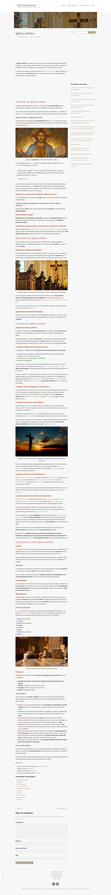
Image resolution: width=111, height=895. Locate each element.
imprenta (20, 480)
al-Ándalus (28, 416)
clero (18, 611)
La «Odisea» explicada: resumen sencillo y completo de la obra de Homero (82, 122)
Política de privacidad (57, 876)
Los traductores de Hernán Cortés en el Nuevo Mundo (82, 88)
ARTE (92, 5)
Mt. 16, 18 (61, 300)
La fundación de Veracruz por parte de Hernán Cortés (82, 94)
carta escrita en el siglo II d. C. (53, 366)
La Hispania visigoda (76, 117)
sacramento (25, 613)
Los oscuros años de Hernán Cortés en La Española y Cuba (82, 100)
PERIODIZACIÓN (72, 5)
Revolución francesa (23, 499)
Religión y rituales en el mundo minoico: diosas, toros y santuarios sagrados (82, 139)
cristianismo (49, 396)
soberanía (20, 517)
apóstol (32, 186)
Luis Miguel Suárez (22, 37)
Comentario (19, 822)
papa (21, 114)
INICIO (64, 5)
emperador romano (35, 381)
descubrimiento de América (27, 477)
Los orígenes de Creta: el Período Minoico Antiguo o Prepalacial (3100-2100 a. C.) (82, 133)
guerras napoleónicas (56, 501)
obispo (58, 111)
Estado (31, 538)
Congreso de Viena (61, 515)
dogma (32, 163)
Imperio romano (38, 379)
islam (33, 414)
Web (16, 855)
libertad (59, 381)
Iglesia (32, 308)
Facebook (57, 884)
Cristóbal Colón (53, 477)
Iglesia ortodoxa (49, 424)
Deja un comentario (35, 37)
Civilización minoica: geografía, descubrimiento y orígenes (79, 159)
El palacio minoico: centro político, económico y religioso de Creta (80, 149)
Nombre (18, 841)
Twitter (53, 884)
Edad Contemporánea (50, 499)
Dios (51, 121)
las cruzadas (56, 468)
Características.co (43, 766)
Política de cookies (57, 874)
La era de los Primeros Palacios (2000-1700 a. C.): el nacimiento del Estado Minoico (83, 127)
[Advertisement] (41, 50)
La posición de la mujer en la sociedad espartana (81, 165)
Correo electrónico (21, 848)
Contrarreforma (20, 482)
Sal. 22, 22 (55, 300)
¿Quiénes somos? (57, 872)
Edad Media (27, 406)
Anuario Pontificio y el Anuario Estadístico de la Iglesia (45, 229)
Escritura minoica (76, 144)
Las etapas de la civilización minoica (81, 154)
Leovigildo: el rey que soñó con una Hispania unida (81, 112)
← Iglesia (18, 808)
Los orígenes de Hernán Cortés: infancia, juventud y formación (82, 106)
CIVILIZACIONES (84, 5)
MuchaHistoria (26, 5)
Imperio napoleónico (31, 501)
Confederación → (62, 808)
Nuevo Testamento (45, 300)
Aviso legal (57, 878)
